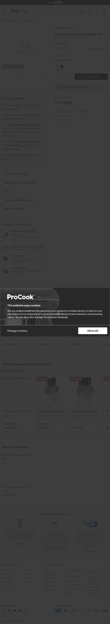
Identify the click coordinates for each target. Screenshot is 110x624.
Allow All (92, 330)
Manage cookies (17, 330)
